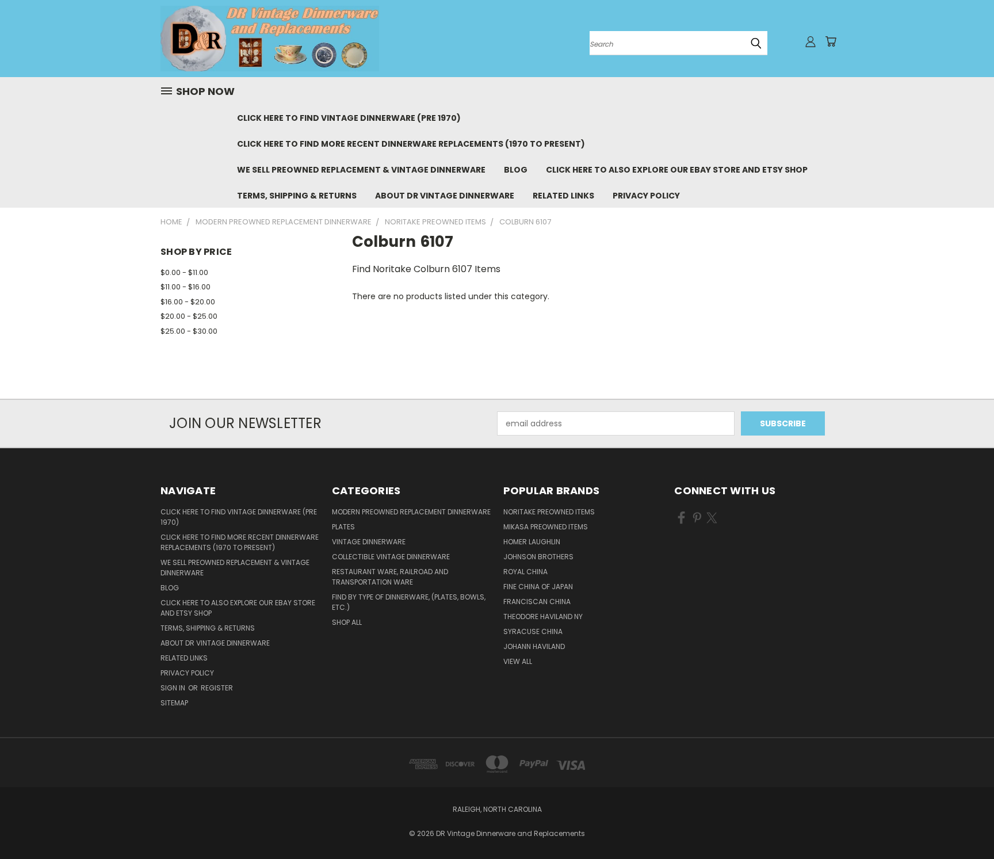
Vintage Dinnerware (369, 542)
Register (217, 688)
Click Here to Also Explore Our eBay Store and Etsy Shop (677, 169)
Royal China (525, 572)
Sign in (173, 688)
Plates (343, 527)
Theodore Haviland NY (543, 616)
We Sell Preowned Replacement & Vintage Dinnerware (361, 169)
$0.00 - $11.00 (184, 272)
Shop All (347, 622)
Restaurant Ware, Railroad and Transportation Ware (390, 577)
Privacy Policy (646, 195)
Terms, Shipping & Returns (297, 195)
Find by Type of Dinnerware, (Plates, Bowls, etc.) (408, 602)
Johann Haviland (534, 646)
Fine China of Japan (538, 586)
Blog (515, 169)
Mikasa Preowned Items (545, 527)
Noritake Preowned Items (549, 512)
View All (517, 661)
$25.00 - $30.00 (188, 331)
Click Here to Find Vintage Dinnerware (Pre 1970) (349, 118)
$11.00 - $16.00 (185, 286)
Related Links (563, 195)
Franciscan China (537, 601)
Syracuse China (533, 631)
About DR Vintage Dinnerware (444, 195)
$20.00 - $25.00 (188, 316)
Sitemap (174, 703)
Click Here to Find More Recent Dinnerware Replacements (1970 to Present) (411, 144)
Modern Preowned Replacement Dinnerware (411, 512)
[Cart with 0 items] (830, 41)
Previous (964, 823)
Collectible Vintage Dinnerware (391, 557)
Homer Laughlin (531, 542)
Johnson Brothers (538, 557)
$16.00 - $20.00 (187, 301)
